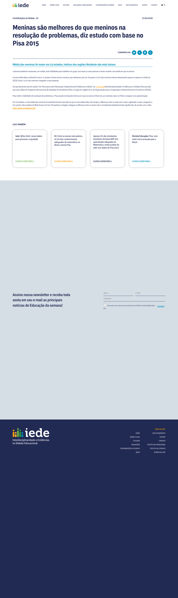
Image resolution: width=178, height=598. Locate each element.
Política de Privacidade (143, 305)
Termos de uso (159, 452)
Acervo (144, 5)
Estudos (66, 5)
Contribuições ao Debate (105, 5)
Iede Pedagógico (132, 5)
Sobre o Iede (54, 5)
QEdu (120, 5)
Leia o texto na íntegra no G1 (24, 108)
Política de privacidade (156, 444)
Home (44, 5)
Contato (154, 5)
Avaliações (135, 444)
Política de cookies (157, 448)
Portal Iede (100, 86)
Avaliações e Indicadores (82, 5)
